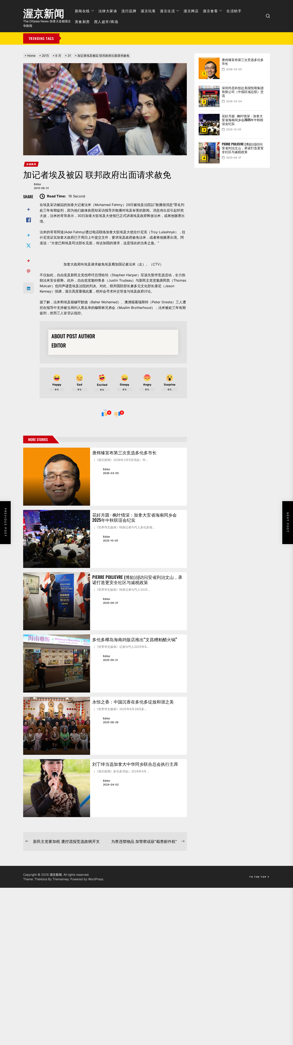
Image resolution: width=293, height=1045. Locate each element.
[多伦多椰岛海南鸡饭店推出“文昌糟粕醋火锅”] (56, 664)
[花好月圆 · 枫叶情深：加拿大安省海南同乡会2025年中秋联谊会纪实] (56, 539)
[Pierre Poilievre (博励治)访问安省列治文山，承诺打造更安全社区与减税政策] (56, 601)
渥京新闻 (43, 12)
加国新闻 (31, 164)
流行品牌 (128, 11)
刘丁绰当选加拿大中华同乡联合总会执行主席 (135, 764)
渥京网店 (191, 11)
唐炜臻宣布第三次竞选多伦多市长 (124, 452)
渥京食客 (210, 11)
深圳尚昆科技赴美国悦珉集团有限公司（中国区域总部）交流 (243, 91)
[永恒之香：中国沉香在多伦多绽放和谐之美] (56, 726)
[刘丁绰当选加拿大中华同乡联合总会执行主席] (56, 788)
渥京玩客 (148, 11)
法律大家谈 (107, 11)
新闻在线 (82, 11)
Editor (37, 184)
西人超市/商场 (106, 21)
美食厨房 (82, 21)
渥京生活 (167, 11)
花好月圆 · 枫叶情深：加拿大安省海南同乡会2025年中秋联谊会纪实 (134, 517)
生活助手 (234, 11)
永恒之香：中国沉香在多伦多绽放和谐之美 (133, 701)
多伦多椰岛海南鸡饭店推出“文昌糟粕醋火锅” (134, 639)
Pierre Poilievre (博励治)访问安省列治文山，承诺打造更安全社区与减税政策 (137, 579)
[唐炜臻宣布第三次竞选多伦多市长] (56, 477)
